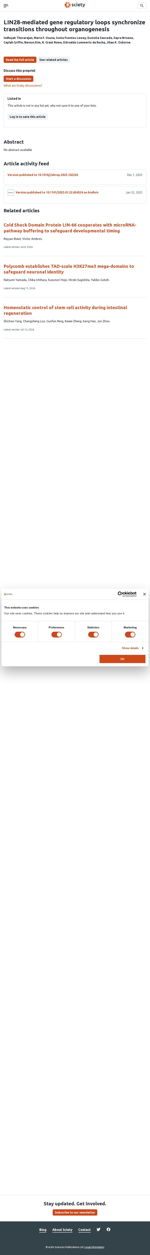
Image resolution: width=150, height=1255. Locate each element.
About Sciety (62, 1229)
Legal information (94, 1247)
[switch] (56, 635)
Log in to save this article (28, 116)
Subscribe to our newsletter (75, 1212)
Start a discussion (18, 78)
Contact (84, 1229)
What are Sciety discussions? (23, 85)
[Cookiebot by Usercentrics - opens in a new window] (120, 594)
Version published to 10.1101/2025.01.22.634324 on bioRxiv (57, 192)
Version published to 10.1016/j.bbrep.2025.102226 (43, 174)
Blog (42, 1229)
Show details (130, 648)
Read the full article (20, 59)
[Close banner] (144, 594)
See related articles (53, 59)
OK (122, 658)
